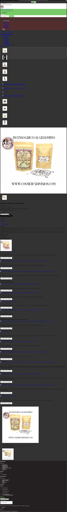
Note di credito (4, 482)
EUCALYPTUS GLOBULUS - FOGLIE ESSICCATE (7, 387)
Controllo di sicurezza (3, 500)
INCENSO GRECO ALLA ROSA (5, 253)
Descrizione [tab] (4, 223)
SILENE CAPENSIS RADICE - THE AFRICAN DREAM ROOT (9, 286)
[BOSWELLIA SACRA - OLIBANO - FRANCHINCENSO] (5, 117)
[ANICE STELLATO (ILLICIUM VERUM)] (5, 66)
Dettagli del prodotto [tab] (5, 224)
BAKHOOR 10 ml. (5, 86)
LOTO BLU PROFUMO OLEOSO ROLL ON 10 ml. (7, 295)
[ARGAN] (5, 73)
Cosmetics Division (5, 20)
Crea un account (9, 4)
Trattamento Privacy (5, 465)
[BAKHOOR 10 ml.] (15, 84)
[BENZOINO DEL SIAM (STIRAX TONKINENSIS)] (15, 96)
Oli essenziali (6, 24)
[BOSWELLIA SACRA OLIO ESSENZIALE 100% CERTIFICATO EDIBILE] (5, 124)
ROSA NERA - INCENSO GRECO (5, 263)
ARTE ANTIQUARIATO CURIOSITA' (8, 44)
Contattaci (3, 468)
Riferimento (2, 205)
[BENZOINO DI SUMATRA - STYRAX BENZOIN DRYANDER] (5, 103)
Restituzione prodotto (5, 480)
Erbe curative (6, 21)
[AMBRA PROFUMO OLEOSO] (5, 59)
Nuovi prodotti (4, 474)
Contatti (3, 29)
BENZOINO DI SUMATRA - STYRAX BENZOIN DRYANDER (11, 104)
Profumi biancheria (6, 39)
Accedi (5, 4)
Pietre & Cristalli (6, 27)
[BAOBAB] (4, 92)
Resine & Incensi (6, 22)
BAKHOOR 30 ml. (5, 90)
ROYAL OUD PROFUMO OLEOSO (5, 398)
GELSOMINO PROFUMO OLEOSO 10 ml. (6, 323)
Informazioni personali (5, 479)
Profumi (5, 23)
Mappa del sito (4, 469)
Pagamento (2, 14)
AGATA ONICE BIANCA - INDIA (5, 364)
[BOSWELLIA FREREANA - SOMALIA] (5, 110)
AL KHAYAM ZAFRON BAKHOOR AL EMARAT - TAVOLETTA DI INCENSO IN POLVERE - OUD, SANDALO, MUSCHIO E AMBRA (19, 376)
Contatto (2, 484)
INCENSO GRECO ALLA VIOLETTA (5, 273)
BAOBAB (4, 93)
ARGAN (1, 312)
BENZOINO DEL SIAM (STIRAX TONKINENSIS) (10, 97)
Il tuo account (3, 476)
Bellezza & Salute (6, 26)
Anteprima (14, 250)
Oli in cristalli (6, 25)
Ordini (3, 481)
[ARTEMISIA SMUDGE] (5, 80)
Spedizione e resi (4, 464)
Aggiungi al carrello (6, 215)
